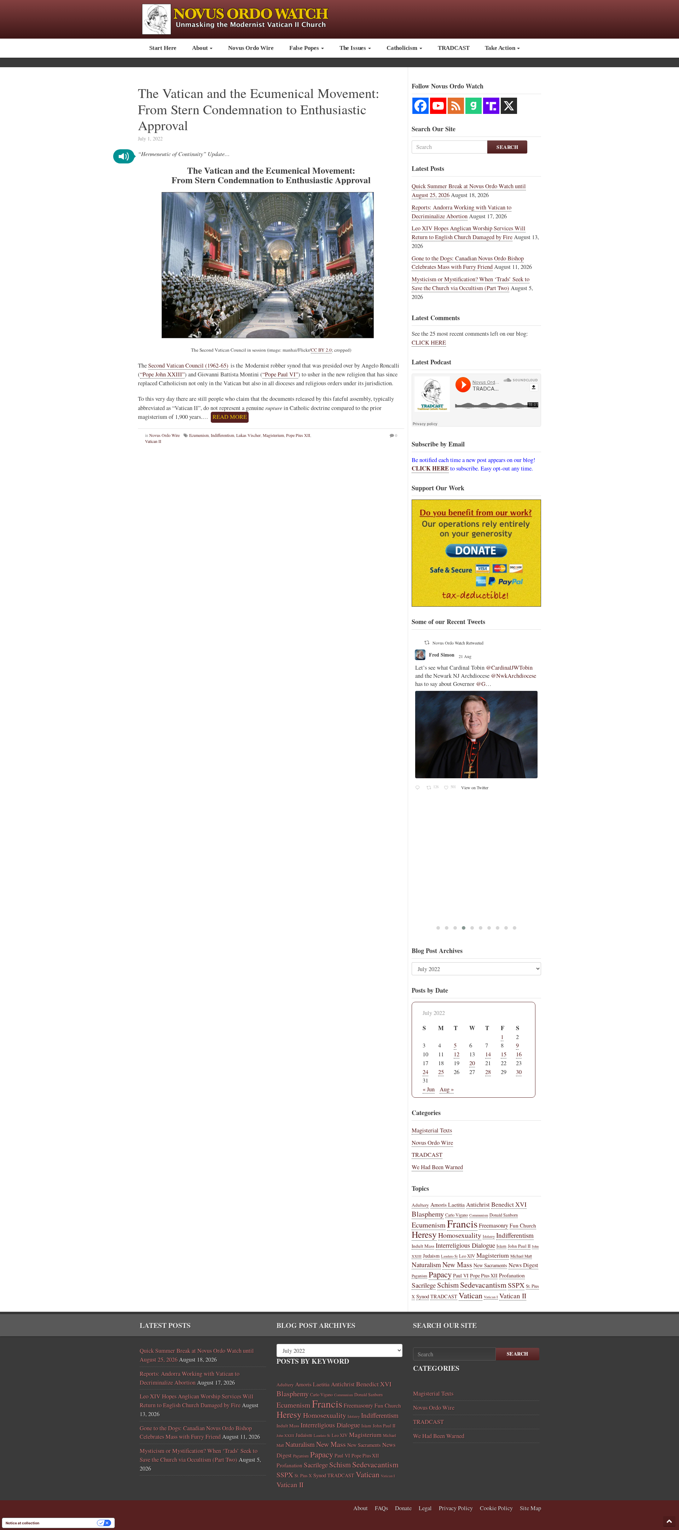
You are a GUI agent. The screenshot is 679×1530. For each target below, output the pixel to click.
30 (519, 1072)
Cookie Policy (496, 1508)
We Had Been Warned (437, 1167)
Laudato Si (449, 1256)
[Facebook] (420, 106)
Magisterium (273, 435)
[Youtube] (438, 106)
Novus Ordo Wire (250, 48)
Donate (403, 1508)
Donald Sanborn (503, 1215)
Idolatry (489, 1236)
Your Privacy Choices (70, 1523)
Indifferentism (222, 435)
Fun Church (523, 1225)
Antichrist (478, 1204)
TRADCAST (454, 48)
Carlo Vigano (456, 1215)
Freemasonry (493, 1225)
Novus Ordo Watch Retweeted (458, 643)
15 (503, 1054)
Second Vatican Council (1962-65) (188, 365)
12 (456, 1054)
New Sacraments (490, 1265)
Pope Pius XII (298, 435)
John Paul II (519, 1246)
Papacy (440, 1274)
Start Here (162, 48)
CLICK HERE (429, 342)
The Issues (353, 48)
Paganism (419, 1275)
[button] (123, 156)
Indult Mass (423, 1246)
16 (519, 1054)
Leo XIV (467, 1256)
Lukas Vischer (248, 435)
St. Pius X (303, 1476)
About (200, 48)
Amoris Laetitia (447, 1204)
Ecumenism (199, 435)
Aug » (447, 1089)
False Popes (304, 48)
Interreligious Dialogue (465, 1245)
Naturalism (426, 1264)
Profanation (512, 1275)
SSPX (516, 1285)
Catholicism (403, 48)
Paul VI (461, 1275)
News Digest (523, 1265)
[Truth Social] (491, 106)
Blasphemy (428, 1214)
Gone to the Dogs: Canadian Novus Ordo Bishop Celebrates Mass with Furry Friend (468, 262)
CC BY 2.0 (321, 350)
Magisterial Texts (432, 1130)
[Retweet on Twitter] (427, 642)
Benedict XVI (509, 1204)
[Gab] (473, 106)
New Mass (457, 1264)
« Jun (429, 1089)
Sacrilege (424, 1285)
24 (425, 1072)
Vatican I (491, 1296)
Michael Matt (521, 1256)
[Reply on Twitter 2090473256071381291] (419, 680)
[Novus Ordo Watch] (242, 18)
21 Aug (471, 656)
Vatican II (153, 441)
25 (441, 1072)
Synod (422, 1296)
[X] (509, 106)
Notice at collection (22, 1523)
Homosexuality (459, 1235)
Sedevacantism (483, 1285)
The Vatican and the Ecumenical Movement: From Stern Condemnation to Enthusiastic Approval (258, 109)
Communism (478, 1215)
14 (488, 1054)
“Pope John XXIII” (162, 374)
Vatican (470, 1295)
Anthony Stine (444, 654)
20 (472, 1063)
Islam (501, 1246)
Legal (425, 1508)
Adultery (420, 1205)
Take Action (500, 48)
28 (488, 1072)
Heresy (424, 1234)
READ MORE (230, 417)
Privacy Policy (456, 1508)
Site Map (530, 1508)
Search (507, 147)
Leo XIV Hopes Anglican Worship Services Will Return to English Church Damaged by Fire (469, 232)
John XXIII (285, 1435)
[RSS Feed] (456, 106)
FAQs (381, 1508)
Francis (462, 1223)
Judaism (431, 1255)
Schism (448, 1285)
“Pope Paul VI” (280, 374)
